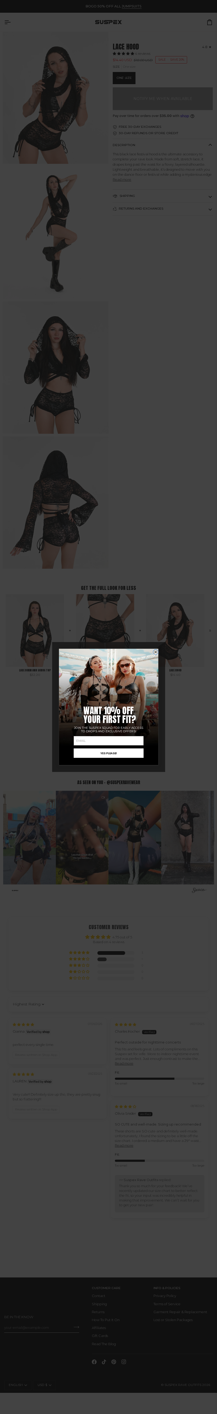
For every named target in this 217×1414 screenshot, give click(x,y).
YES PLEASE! (108, 753)
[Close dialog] (155, 652)
